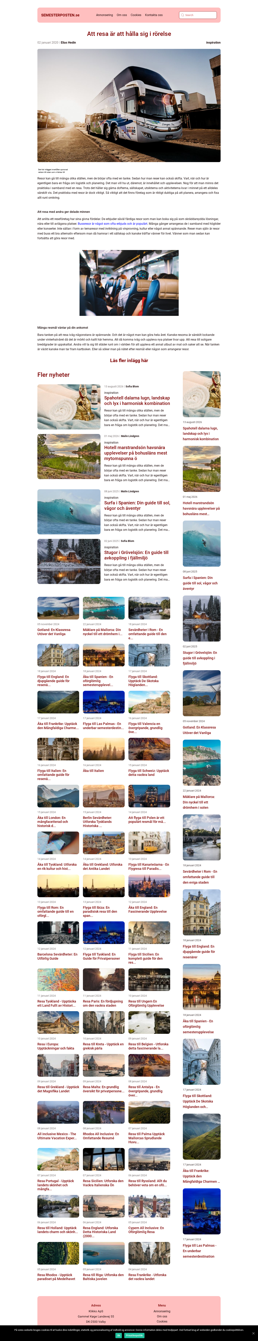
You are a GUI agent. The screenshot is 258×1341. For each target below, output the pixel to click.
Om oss (122, 15)
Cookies (136, 15)
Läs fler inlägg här (129, 360)
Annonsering (104, 15)
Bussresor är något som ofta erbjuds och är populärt (112, 223)
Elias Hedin (68, 42)
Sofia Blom (132, 386)
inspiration (213, 42)
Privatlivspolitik (134, 1335)
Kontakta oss (154, 15)
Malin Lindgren (130, 436)
